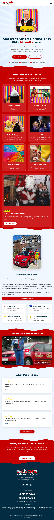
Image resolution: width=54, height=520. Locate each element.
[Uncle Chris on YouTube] (27, 485)
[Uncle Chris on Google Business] (30, 485)
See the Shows (35, 57)
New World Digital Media (38, 515)
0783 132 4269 (27, 498)
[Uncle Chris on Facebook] (23, 485)
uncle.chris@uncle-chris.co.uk (27, 501)
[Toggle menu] (51, 3)
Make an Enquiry (27, 458)
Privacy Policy (27, 517)
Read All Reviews (27, 432)
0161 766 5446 (27, 494)
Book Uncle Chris (19, 57)
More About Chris (27, 298)
